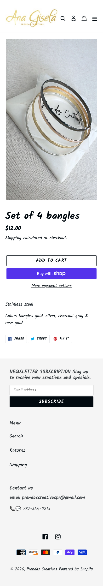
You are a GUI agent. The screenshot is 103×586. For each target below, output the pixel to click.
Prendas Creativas (42, 569)
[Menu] (94, 18)
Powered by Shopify (76, 569)
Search (16, 436)
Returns (17, 450)
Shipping (13, 238)
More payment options (51, 286)
